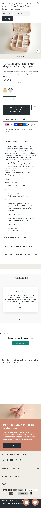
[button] (20, 411)
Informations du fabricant (17, 254)
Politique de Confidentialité (20, 503)
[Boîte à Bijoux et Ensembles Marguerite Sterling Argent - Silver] (6, 395)
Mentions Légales (27, 506)
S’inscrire (11, 446)
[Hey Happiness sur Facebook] (7, 460)
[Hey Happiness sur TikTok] (20, 460)
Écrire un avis (20, 343)
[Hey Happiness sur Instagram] (3, 460)
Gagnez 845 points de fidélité (16, 119)
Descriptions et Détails (15, 141)
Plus (4, 484)
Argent (10, 90)
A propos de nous (11, 476)
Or (5, 90)
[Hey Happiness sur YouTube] (11, 460)
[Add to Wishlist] (34, 107)
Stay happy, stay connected (16, 454)
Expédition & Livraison (15, 238)
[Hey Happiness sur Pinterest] (16, 460)
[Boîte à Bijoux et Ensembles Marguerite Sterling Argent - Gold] (3, 395)
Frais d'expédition (17, 83)
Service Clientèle (10, 468)
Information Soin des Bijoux (18, 246)
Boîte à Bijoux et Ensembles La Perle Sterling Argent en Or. (18, 174)
